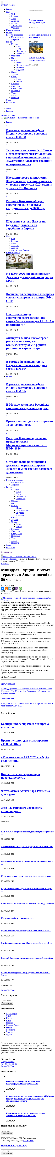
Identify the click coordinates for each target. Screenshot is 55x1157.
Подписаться (6, 552)
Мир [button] (8, 236)
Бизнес (9, 32)
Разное (9, 42)
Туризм (14, 74)
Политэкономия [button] (13, 252)
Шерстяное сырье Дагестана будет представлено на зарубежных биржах (26, 225)
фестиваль (10, 1030)
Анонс (14, 95)
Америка (15, 21)
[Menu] (2, 118)
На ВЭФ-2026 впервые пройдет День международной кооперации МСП (29, 277)
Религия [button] (14, 506)
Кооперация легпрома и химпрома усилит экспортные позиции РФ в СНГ (30, 297)
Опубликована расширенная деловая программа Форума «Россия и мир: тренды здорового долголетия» (29, 467)
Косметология (17, 37)
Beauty (19, 81)
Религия (14, 60)
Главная (4, 559)
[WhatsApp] (20, 588)
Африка (14, 23)
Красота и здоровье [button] (14, 480)
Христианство (22, 65)
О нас (8, 100)
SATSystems (28, 1140)
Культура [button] (15, 489)
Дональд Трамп (13, 1025)
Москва (9, 1023)
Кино (18, 46)
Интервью (15, 91)
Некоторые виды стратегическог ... (37, 59)
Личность (15, 86)
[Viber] (16, 588)
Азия (13, 18)
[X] (13, 588)
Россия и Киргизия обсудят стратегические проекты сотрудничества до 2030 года (25, 204)
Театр (18, 49)
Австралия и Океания (16, 26)
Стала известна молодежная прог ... (38, 21)
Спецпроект (16, 88)
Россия (9, 9)
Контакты (10, 102)
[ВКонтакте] (2, 588)
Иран (8, 1020)
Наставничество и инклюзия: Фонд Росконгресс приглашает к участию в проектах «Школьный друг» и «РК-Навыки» (29, 183)
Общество (15, 56)
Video (13, 93)
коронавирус (11, 1013)
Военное (15, 84)
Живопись (20, 53)
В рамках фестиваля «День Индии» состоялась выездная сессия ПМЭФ (26, 133)
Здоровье (15, 39)
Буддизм (20, 70)
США (8, 1016)
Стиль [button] (14, 522)
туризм (9, 1034)
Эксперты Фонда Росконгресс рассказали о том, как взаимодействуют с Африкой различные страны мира (27, 343)
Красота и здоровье (14, 35)
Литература (21, 51)
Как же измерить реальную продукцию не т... (20, 775)
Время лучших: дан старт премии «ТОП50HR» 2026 (29, 423)
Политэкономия (13, 30)
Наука (13, 58)
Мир (8, 11)
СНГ (13, 14)
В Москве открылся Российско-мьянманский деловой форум (28, 406)
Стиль (14, 77)
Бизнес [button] (9, 376)
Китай (9, 1018)
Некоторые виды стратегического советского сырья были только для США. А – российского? (30, 319)
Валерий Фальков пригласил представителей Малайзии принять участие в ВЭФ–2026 (26, 443)
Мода (18, 79)
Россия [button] (9, 122)
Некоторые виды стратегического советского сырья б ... (27, 876)
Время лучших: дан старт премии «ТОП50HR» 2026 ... (26, 931)
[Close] (2, 2)
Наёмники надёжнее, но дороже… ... (17, 918)
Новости (15, 98)
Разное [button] (9, 487)
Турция (9, 1032)
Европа (14, 16)
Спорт (14, 72)
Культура (15, 44)
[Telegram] (9, 588)
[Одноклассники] (6, 588)
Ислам (19, 63)
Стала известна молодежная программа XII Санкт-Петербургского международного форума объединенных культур (30, 1098)
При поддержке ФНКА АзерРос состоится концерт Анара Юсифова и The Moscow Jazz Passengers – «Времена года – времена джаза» (26, 691)
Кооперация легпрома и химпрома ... (40, 36)
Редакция (10, 111)
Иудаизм (20, 67)
